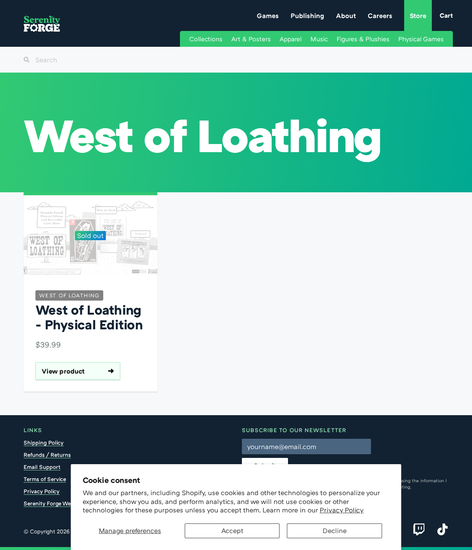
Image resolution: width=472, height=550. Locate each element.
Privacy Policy (342, 510)
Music (319, 39)
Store (418, 15)
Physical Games (421, 39)
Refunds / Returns (47, 454)
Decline (335, 530)
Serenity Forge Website (53, 503)
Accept (232, 530)
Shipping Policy (44, 442)
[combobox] (236, 60)
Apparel (291, 39)
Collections (205, 39)
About (346, 15)
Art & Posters (251, 39)
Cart (446, 15)
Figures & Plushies (363, 39)
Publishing (307, 15)
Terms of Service (45, 479)
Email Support (42, 466)
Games (268, 15)
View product (63, 371)
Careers (380, 15)
